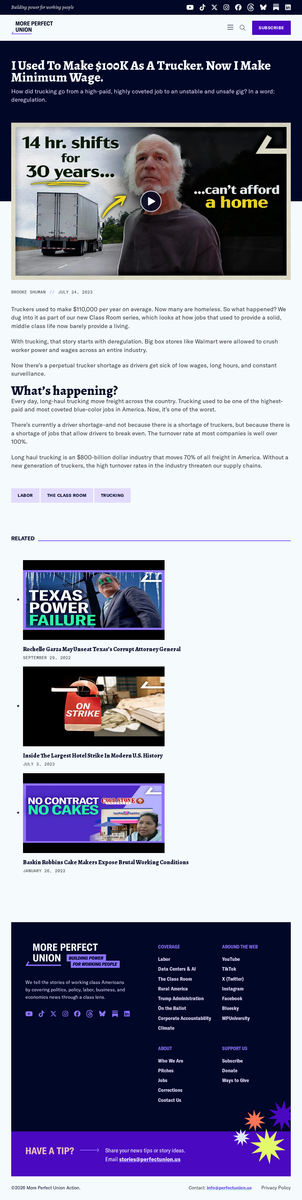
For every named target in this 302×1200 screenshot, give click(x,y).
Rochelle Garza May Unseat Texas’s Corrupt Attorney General (101, 649)
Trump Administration (181, 998)
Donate (229, 1070)
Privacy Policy (276, 1187)
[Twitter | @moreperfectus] (214, 7)
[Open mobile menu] (230, 27)
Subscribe (271, 27)
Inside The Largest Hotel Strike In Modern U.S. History (93, 756)
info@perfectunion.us (229, 1187)
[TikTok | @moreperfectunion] (41, 1014)
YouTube (231, 959)
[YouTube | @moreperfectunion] (190, 7)
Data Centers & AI (177, 969)
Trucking (112, 495)
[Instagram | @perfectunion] (226, 7)
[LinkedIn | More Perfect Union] (288, 7)
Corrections (170, 1090)
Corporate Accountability (184, 1018)
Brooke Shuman (28, 292)
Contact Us (169, 1100)
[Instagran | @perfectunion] (89, 1014)
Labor (25, 495)
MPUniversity (236, 1018)
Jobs (163, 1080)
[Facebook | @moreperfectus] (238, 7)
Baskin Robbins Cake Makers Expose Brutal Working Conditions (106, 862)
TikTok (229, 969)
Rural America (173, 988)
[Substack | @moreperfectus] (276, 7)
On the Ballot (172, 1008)
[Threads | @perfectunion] (250, 7)
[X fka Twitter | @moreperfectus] (53, 1014)
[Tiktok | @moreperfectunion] (202, 7)
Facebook (232, 998)
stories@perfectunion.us (149, 1158)
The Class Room (67, 495)
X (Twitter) (233, 979)
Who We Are (170, 1060)
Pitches (166, 1070)
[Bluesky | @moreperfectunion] (263, 7)
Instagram (233, 988)
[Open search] (243, 28)
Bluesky (230, 1008)
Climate (166, 1028)
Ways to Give (235, 1080)
